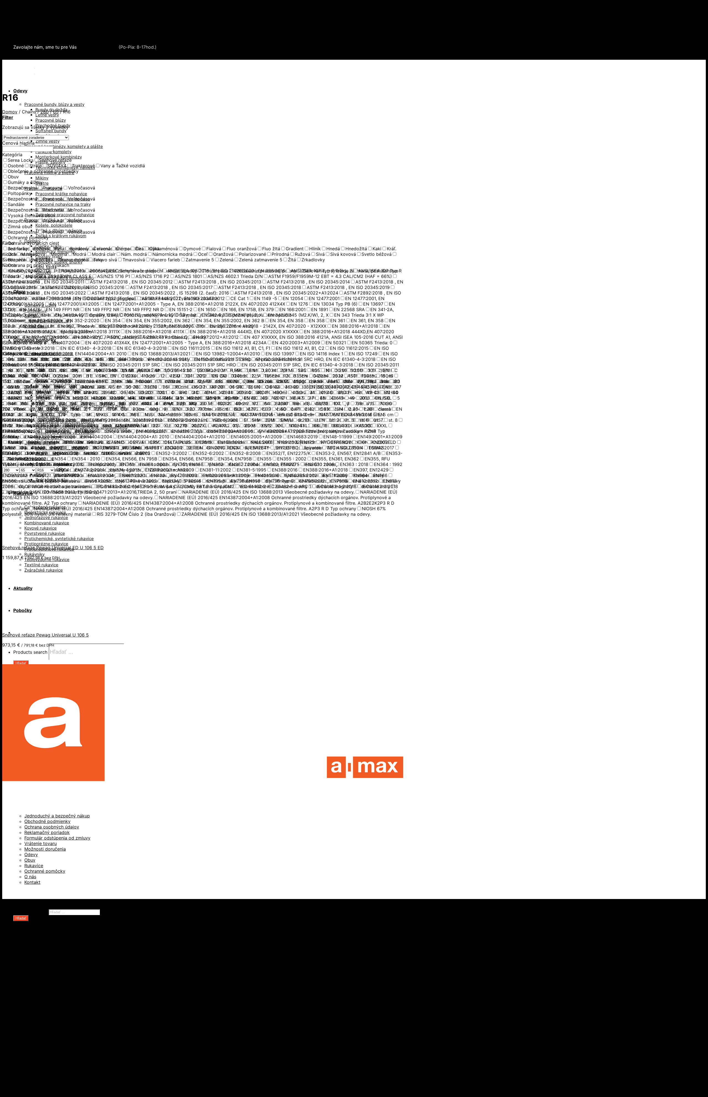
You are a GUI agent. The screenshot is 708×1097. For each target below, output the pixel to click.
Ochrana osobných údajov (51, 827)
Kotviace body (39, 1040)
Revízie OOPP (39, 957)
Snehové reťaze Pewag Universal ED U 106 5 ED (53, 547)
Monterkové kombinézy (58, 157)
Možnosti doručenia (45, 849)
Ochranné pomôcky (44, 871)
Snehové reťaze (30, 31)
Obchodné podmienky (47, 821)
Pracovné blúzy (50, 120)
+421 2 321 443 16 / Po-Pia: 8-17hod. (55, 57)
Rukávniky (34, 554)
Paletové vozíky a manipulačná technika (67, 979)
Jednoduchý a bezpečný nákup (57, 816)
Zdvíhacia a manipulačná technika (49, 20)
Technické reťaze (43, 996)
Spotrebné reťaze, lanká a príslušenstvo (67, 990)
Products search (30, 652)
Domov (9, 111)
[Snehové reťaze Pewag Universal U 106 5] (35, 625)
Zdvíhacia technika (44, 1012)
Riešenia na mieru (43, 1051)
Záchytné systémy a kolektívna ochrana (56, 26)
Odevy (20, 90)
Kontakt (32, 882)
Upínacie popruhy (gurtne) (53, 1007)
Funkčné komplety (53, 151)
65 (56, 111)
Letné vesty (47, 115)
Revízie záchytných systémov (56, 1056)
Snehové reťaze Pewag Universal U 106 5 (45, 635)
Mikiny (41, 178)
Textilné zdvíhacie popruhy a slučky (62, 1001)
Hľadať (20, 663)
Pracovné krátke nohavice (61, 193)
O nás (30, 876)
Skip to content (18, 5)
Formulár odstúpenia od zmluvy (57, 838)
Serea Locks (26, 37)
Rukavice (33, 865)
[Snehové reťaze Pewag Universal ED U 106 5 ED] (35, 537)
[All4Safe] (34, 69)
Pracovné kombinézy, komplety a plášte (63, 146)
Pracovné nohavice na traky (63, 204)
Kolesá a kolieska (42, 968)
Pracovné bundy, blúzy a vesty (54, 104)
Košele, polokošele (53, 225)
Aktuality (22, 1073)
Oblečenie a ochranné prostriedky (50, 15)
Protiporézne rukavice (46, 543)
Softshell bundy (50, 130)
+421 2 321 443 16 (97, 47)
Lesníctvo (34, 1018)
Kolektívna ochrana (45, 1034)
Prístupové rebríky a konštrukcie (59, 1045)
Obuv (29, 860)
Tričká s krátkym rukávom (60, 235)
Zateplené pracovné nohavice (64, 214)
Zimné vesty (47, 141)
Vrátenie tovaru (40, 843)
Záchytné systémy (44, 1029)
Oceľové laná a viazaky (49, 973)
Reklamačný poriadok (47, 832)
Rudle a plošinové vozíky (50, 984)
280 (44, 111)
